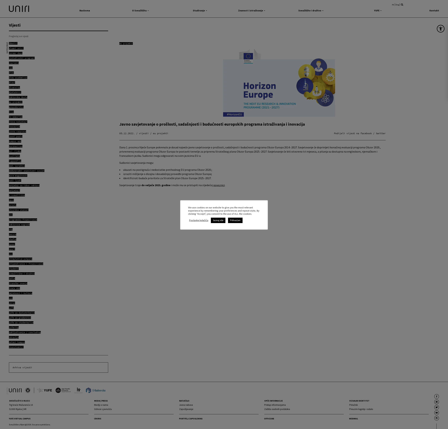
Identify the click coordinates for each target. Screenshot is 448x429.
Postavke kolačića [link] (198, 220)
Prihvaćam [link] (235, 220)
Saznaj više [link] (218, 220)
